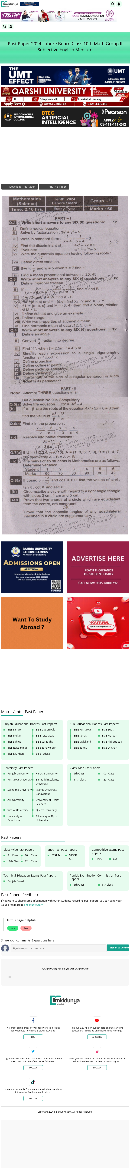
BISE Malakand (82, 741)
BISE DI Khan (109, 747)
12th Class (108, 779)
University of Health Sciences (47, 802)
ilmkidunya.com (33, 905)
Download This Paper (22, 186)
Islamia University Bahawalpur (46, 792)
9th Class (79, 773)
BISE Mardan (109, 735)
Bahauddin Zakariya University (47, 781)
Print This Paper (56, 186)
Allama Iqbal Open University (47, 818)
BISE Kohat (80, 735)
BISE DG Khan (15, 753)
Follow (33, 1067)
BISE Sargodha (44, 741)
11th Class (80, 779)
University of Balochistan (15, 818)
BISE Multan (14, 735)
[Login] (119, 4)
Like (33, 1037)
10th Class (108, 773)
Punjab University (18, 773)
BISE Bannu (80, 747)
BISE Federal (43, 753)
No (26, 928)
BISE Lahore (14, 729)
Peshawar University (19, 779)
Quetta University (46, 810)
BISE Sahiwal (14, 741)
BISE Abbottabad (112, 741)
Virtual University (17, 810)
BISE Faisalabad (45, 735)
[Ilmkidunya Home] (9, 4)
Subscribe (97, 1037)
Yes (13, 928)
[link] (29, 4)
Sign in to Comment (119, 947)
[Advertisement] (65, 153)
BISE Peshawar (82, 729)
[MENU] (126, 3)
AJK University (15, 800)
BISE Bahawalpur (46, 747)
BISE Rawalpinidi (17, 747)
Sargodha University (19, 789)
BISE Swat (108, 729)
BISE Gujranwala (45, 729)
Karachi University (47, 773)
